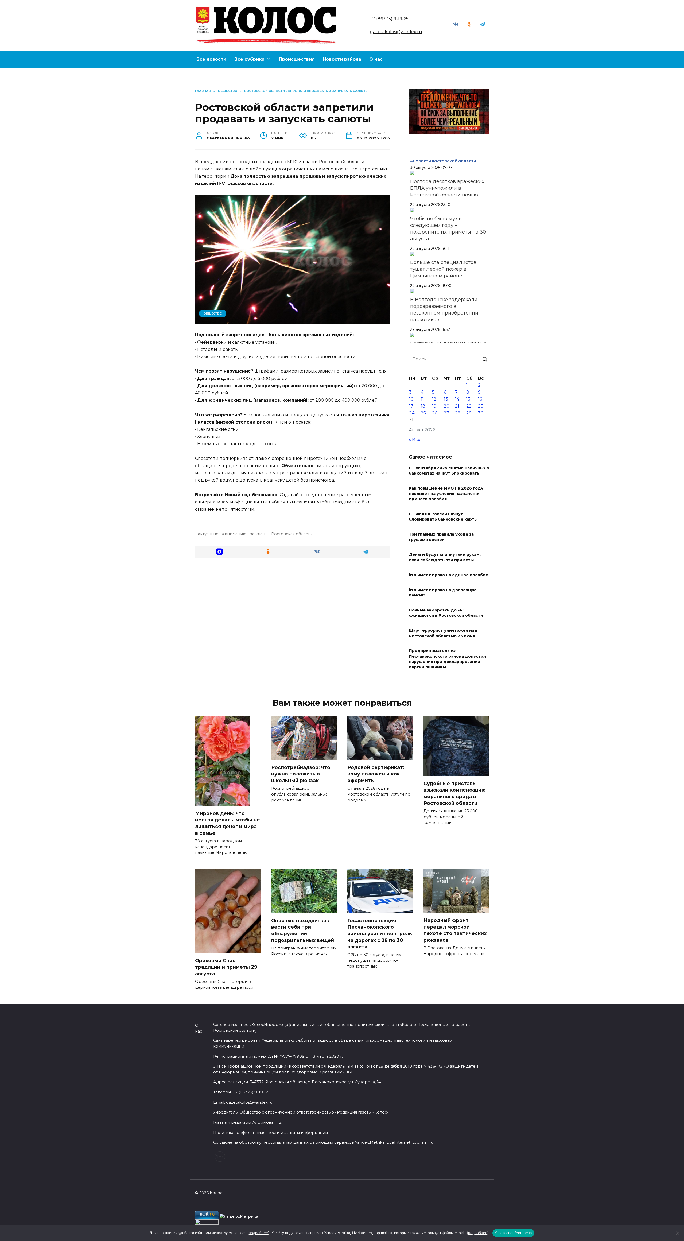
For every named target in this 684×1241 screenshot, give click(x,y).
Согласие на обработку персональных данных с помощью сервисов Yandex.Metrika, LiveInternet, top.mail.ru (323, 1142)
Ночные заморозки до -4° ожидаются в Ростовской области (446, 613)
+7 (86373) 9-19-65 (389, 18)
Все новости (211, 59)
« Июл (415, 439)
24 (411, 413)
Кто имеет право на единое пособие (448, 575)
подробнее (258, 1233)
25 (423, 413)
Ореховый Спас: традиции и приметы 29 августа (226, 967)
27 (446, 413)
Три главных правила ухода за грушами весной (441, 537)
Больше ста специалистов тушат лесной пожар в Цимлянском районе (443, 269)
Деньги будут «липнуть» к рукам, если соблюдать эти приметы (445, 557)
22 (469, 406)
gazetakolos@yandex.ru (396, 31)
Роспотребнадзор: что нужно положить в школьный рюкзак (300, 774)
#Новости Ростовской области (443, 161)
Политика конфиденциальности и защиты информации (270, 1132)
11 (422, 399)
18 (423, 406)
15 (468, 399)
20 (446, 406)
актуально (208, 534)
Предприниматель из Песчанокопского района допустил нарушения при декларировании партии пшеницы (447, 659)
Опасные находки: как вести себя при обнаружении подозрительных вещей (303, 930)
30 (481, 413)
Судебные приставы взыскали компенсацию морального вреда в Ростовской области (454, 793)
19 (434, 406)
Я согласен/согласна (513, 1233)
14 (457, 399)
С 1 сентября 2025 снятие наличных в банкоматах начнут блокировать (449, 471)
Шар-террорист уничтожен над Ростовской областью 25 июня (443, 633)
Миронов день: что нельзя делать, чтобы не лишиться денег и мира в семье (227, 823)
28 (458, 413)
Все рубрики (249, 59)
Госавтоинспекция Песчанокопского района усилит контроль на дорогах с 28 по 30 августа (379, 933)
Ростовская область (291, 534)
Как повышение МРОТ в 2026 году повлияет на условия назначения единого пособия (446, 493)
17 (411, 406)
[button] (219, 552)
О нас (376, 59)
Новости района (342, 59)
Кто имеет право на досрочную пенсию (443, 593)
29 (469, 413)
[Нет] (677, 1233)
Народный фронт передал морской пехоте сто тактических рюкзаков (455, 930)
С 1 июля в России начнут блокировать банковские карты (443, 517)
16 (480, 399)
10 (411, 399)
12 (434, 399)
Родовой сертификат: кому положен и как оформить (375, 774)
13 (446, 399)
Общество (212, 313)
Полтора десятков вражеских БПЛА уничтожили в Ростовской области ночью (447, 188)
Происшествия (297, 59)
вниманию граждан (245, 534)
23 (480, 406)
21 (457, 406)
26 (434, 413)
